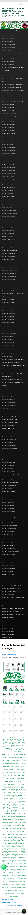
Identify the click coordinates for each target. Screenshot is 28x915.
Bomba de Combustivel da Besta (8, 159)
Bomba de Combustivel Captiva (8, 130)
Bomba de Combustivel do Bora (8, 167)
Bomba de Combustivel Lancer (8, 328)
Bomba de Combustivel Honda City (9, 267)
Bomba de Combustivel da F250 (8, 161)
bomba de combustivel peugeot (8, 459)
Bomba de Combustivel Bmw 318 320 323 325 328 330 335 (13, 80)
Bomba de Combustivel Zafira (8, 597)
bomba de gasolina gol (17, 611)
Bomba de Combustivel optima (8, 431)
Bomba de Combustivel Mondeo (8, 396)
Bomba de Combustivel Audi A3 (8, 55)
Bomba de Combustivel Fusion (8, 230)
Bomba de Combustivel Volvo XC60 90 (10, 591)
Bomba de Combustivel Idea (7, 285)
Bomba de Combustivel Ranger (8, 476)
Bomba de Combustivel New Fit (8, 408)
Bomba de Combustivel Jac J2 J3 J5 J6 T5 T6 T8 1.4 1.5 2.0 (13, 295)
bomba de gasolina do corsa (19, 602)
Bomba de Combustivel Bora (8, 107)
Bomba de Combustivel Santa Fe (8, 494)
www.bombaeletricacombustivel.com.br (14, 905)
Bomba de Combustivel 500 (7, 33)
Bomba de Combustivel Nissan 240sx (9, 411)
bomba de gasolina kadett (7, 614)
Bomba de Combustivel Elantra (8, 187)
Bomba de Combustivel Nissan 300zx (9, 413)
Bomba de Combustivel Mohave (8, 393)
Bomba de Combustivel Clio (7, 144)
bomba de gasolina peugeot (7, 617)
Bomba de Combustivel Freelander (9, 222)
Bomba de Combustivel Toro (7, 545)
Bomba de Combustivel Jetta (8, 305)
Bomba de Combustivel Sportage (8, 517)
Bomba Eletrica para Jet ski (7, 628)
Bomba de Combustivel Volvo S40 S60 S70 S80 (11, 585)
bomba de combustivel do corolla (8, 170)
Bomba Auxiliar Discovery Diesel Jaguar (14, 30)
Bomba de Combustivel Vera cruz (8, 577)
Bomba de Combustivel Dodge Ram (9, 179)
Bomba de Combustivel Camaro (8, 124)
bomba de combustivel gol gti (8, 242)
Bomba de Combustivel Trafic (8, 557)
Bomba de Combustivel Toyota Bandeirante (10, 551)
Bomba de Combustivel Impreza (8, 287)
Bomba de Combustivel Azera (8, 61)
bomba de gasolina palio (19, 614)
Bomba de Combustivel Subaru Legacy (10, 525)
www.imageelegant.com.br (7, 899)
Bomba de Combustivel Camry (8, 127)
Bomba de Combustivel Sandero (8, 491)
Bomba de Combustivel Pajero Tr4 (9, 439)
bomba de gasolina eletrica (7, 608)
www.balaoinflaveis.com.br (7, 901)
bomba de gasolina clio (7, 602)
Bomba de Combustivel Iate (7, 282)
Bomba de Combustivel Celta (8, 138)
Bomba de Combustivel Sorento (8, 514)
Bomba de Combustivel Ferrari (8, 201)
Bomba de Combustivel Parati (8, 451)
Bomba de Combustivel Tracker (8, 554)
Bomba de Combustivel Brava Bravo (9, 113)
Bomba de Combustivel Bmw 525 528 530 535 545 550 (13, 84)
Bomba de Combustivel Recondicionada (10, 482)
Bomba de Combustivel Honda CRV (9, 273)
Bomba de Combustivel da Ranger (9, 164)
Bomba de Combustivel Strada (8, 522)
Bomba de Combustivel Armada (8, 47)
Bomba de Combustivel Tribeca (8, 562)
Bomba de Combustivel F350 (8, 196)
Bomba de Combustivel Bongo (8, 104)
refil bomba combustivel (7, 637)
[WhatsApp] (3, 867)
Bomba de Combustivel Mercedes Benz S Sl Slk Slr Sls (13, 370)
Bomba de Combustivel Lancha (8, 330)
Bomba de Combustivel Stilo (7, 519)
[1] (24, 912)
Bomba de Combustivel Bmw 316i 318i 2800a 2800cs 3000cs (12, 74)
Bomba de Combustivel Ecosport (8, 184)
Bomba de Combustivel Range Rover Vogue (11, 474)
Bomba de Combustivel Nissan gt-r (9, 425)
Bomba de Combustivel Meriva (8, 388)
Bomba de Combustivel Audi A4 (8, 58)
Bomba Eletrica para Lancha (8, 631)
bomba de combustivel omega (8, 428)
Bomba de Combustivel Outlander (9, 436)
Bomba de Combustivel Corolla (8, 150)
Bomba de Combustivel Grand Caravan (10, 247)
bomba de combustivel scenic (8, 502)
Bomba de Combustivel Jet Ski (8, 302)
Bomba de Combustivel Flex (7, 207)
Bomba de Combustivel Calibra (8, 121)
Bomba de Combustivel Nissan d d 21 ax (10, 422)
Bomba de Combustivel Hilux (8, 262)
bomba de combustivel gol (7, 236)
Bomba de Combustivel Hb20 (8, 259)
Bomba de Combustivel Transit (8, 559)
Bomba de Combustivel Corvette (8, 153)
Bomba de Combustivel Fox (7, 219)
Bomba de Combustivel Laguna (8, 325)
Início (3, 30)
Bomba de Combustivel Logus (8, 348)
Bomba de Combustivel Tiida (8, 542)
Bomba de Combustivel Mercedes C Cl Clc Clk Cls (12, 379)
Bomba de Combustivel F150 (8, 193)
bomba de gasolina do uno (7, 605)
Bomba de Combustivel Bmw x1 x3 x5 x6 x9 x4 (11, 98)
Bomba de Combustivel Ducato (8, 181)
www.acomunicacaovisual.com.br (9, 902)
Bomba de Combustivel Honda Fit (9, 276)
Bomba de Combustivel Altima (8, 41)
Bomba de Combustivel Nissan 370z (9, 419)
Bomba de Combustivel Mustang (8, 402)
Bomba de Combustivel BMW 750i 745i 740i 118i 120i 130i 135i (13, 92)
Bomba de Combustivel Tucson (8, 565)
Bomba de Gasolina (6, 600)
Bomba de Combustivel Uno (7, 571)
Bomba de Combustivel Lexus (8, 336)
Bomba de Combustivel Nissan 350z (9, 416)
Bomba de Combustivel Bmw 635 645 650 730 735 (12, 87)
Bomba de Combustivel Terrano (8, 537)
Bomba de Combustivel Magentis (8, 350)
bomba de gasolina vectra (7, 620)
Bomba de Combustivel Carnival (8, 133)
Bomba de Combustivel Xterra (8, 594)
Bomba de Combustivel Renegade (9, 485)
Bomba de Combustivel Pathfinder (9, 456)
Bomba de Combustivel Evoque (8, 190)
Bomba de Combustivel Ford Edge (9, 210)
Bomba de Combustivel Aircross (8, 35)
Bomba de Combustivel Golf (7, 244)
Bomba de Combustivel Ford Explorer (9, 213)
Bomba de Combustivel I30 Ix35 (8, 279)
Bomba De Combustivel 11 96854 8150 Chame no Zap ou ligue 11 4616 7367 (13, 11)
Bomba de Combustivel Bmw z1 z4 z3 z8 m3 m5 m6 (12, 101)
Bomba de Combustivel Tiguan (8, 539)
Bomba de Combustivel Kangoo (8, 310)
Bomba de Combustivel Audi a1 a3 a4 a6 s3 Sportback (13, 53)
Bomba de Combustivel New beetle (9, 405)
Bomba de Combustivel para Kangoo (9, 448)
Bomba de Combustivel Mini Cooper (9, 391)
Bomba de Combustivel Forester (8, 216)
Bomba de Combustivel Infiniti (8, 290)
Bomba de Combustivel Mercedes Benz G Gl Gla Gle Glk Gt (13, 367)
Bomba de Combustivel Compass (9, 147)
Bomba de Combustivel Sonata (8, 511)
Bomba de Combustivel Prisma (8, 468)
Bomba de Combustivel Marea (8, 353)
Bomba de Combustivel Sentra (8, 505)
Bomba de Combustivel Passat (8, 454)
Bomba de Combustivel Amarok (8, 44)
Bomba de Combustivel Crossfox (8, 156)
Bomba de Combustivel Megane (8, 356)
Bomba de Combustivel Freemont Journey (10, 224)
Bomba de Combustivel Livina (8, 342)
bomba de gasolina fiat (19, 608)
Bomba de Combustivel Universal (9, 568)
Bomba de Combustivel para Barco (9, 445)
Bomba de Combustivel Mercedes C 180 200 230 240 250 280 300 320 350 (12, 375)
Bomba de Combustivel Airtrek (8, 38)
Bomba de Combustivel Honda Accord (9, 264)
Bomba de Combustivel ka (7, 307)
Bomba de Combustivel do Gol (8, 176)
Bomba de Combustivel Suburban (9, 528)
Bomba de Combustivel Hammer (8, 256)
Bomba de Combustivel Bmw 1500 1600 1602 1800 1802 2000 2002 (12, 69)
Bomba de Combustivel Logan (8, 345)
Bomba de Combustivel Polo (8, 465)
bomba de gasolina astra (17, 600)
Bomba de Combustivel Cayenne (8, 136)
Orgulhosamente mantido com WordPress (14, 912)
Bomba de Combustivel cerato (8, 141)
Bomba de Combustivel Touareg (8, 548)
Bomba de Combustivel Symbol (8, 531)
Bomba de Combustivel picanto (8, 462)
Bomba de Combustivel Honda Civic (9, 270)
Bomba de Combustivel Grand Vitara (9, 250)
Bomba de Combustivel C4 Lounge (9, 116)
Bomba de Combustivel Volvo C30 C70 (10, 582)
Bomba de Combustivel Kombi (8, 316)
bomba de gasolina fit (6, 611)
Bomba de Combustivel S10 (7, 488)
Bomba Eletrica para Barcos (7, 625)
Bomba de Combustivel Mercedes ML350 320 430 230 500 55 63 (13, 384)
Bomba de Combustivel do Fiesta (8, 173)
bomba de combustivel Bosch (8, 110)
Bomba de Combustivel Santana (8, 496)
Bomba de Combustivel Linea (8, 339)
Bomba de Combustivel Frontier (8, 227)
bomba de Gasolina (20, 597)
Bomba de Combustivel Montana (8, 399)
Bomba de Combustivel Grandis (8, 253)
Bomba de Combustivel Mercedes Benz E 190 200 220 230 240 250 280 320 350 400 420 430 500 (13, 361)
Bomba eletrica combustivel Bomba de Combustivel (12, 623)
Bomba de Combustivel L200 (8, 322)
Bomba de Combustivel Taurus (8, 534)
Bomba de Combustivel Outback (8, 433)
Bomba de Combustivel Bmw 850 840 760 (10, 96)
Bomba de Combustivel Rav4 (8, 479)
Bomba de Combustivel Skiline (8, 508)
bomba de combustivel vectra (8, 574)
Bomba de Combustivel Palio (8, 442)
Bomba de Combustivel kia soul (8, 313)
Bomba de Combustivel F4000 (8, 199)
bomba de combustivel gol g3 (8, 239)
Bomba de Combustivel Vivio (8, 580)
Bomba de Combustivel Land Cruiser (9, 333)
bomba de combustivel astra (7, 50)
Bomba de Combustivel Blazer (8, 64)
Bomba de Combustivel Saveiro (8, 499)
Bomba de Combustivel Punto (8, 471)
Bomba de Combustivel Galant (8, 233)
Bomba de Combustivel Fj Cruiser (9, 204)
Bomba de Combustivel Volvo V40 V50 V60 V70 (11, 588)
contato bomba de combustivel (8, 634)
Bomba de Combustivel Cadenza (8, 118)
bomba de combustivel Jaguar (8, 299)
